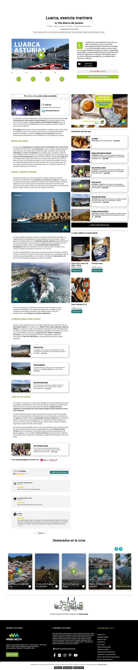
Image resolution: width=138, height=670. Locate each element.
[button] (19, 79)
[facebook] (54, 655)
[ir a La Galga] (80, 137)
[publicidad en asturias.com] (14, 632)
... (116, 140)
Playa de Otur (38, 347)
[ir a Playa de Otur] (20, 346)
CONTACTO (101, 634)
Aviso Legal (101, 644)
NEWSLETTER (101, 639)
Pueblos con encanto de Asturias (91, 32)
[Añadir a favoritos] (30, 354)
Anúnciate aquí (12, 654)
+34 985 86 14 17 (106, 628)
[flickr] (59, 655)
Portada (49, 26)
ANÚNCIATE (101, 642)
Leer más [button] (20, 525)
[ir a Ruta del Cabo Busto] (20, 381)
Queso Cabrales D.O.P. (79, 304)
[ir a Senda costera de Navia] (80, 210)
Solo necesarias (68, 667)
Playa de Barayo (39, 365)
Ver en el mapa (41, 96)
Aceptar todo (58, 667)
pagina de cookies (102, 664)
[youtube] (76, 655)
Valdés (102, 32)
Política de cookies (103, 649)
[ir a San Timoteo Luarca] (20, 444)
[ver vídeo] (41, 58)
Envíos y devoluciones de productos (108, 657)
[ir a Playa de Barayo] (20, 363)
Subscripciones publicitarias (106, 652)
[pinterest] (70, 655)
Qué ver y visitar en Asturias (63, 26)
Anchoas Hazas (97, 263)
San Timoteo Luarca (41, 446)
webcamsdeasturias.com (52, 110)
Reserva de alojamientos (105, 659)
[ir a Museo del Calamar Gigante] (80, 151)
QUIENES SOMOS (102, 637)
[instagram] (65, 655)
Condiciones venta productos (106, 654)
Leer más (44, 353)
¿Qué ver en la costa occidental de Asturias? (60, 32)
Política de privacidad (104, 647)
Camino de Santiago (77, 32)
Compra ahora (76, 270)
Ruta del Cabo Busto (41, 382)
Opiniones (88, 64)
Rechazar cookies (78, 667)
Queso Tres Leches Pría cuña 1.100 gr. (79, 264)
